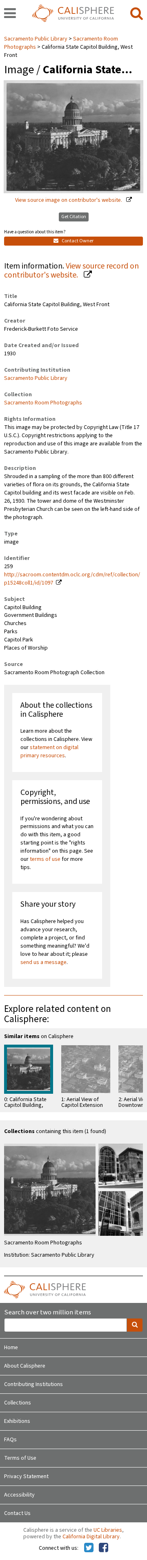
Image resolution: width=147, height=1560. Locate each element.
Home (11, 1347)
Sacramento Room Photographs (43, 403)
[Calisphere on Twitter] (89, 1548)
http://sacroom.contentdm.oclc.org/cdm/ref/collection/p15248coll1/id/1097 (72, 579)
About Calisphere (24, 1366)
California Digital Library (91, 1537)
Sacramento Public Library (36, 39)
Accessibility (19, 1495)
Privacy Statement (26, 1476)
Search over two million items (47, 1312)
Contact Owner (77, 240)
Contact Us (17, 1513)
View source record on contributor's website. (71, 270)
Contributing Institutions (33, 1384)
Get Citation (73, 216)
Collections (17, 1403)
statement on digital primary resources (49, 751)
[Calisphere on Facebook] (103, 1548)
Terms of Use (20, 1458)
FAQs (10, 1440)
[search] (136, 14)
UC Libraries (108, 1530)
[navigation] (10, 14)
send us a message (43, 962)
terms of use (45, 859)
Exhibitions (17, 1421)
